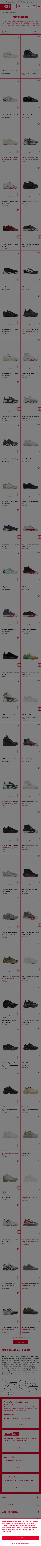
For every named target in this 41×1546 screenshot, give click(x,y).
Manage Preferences (8, 1529)
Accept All (20, 1538)
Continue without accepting (20, 1543)
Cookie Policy (6, 1531)
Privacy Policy (27, 1529)
